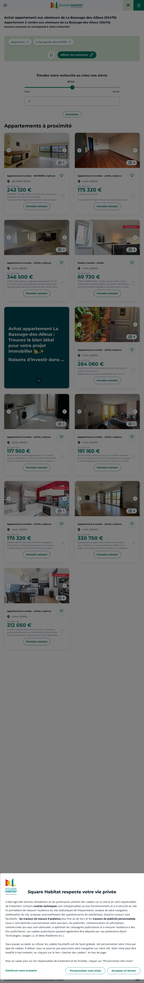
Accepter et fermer (124, 970)
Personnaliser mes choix (85, 970)
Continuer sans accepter (21, 970)
